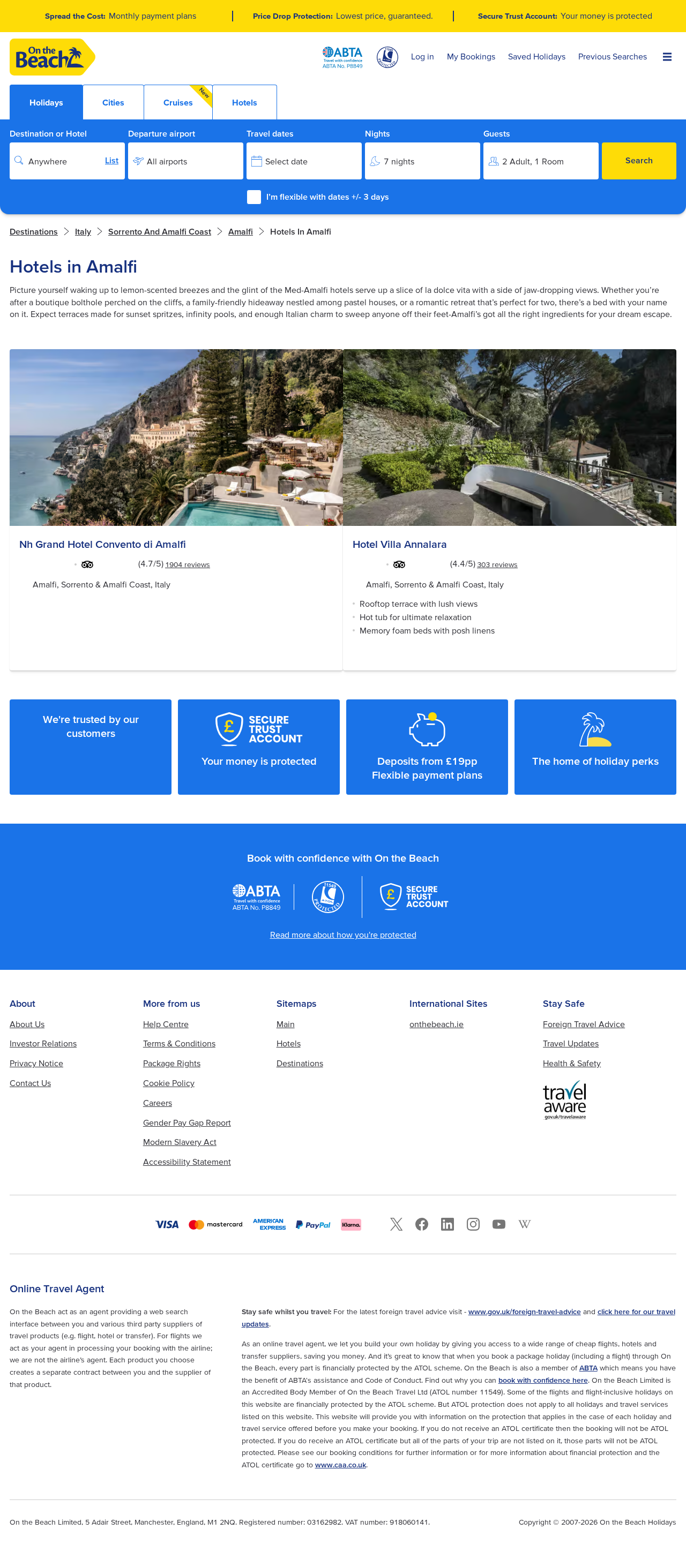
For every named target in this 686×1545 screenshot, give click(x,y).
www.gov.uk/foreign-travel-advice (524, 1311)
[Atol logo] (328, 897)
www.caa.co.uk (340, 1464)
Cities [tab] (113, 102)
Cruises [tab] (187, 96)
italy (83, 231)
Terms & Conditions (179, 1043)
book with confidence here (543, 1380)
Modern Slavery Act (180, 1142)
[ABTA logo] (342, 57)
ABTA (588, 1367)
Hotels (289, 1043)
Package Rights (171, 1063)
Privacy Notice (36, 1063)
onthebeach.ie (436, 1024)
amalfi (240, 231)
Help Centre (166, 1024)
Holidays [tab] (46, 102)
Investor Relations (43, 1043)
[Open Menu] (667, 57)
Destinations (34, 231)
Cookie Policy (169, 1083)
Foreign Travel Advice (584, 1024)
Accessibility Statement (187, 1161)
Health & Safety (572, 1063)
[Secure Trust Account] (414, 896)
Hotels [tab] (244, 102)
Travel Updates (571, 1043)
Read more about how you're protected (343, 934)
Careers (157, 1102)
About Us (27, 1024)
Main (286, 1024)
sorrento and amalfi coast (159, 231)
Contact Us (30, 1083)
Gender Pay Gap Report (187, 1122)
